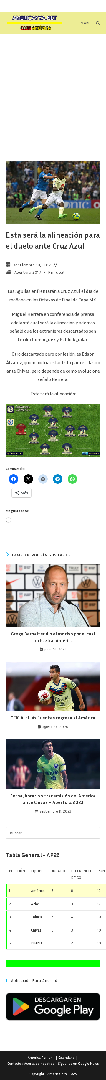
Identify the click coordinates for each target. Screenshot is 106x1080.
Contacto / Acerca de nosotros (30, 1063)
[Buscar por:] (96, 23)
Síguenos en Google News (78, 1063)
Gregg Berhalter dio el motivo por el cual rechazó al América (53, 637)
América (38, 890)
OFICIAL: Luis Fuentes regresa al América (53, 718)
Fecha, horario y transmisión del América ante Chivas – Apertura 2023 (53, 799)
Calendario (66, 1057)
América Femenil (41, 1057)
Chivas (36, 930)
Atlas (35, 903)
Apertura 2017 (28, 272)
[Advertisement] (53, 90)
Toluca (36, 916)
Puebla (36, 943)
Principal (56, 272)
